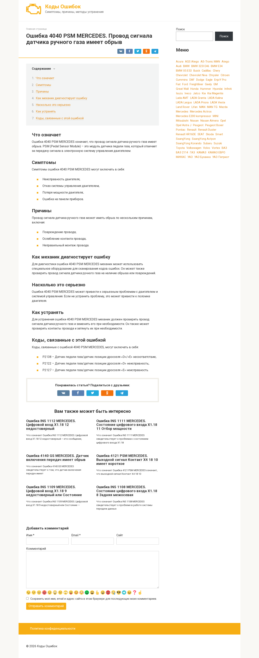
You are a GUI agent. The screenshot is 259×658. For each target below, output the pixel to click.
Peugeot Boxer (214, 125)
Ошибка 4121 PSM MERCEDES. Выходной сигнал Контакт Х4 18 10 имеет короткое (127, 459)
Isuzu (179, 93)
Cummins (182, 79)
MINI (215, 116)
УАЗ (190, 157)
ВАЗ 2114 (182, 152)
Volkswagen (193, 148)
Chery (216, 70)
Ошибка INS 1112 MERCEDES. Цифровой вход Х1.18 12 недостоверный (51, 425)
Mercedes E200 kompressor (193, 116)
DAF (192, 79)
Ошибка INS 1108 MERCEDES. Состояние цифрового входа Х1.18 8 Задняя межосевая (126, 491)
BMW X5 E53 (184, 70)
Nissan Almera (209, 120)
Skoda (210, 134)
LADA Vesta (217, 102)
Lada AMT (182, 98)
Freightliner (196, 84)
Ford (185, 84)
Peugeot (198, 125)
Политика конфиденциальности (52, 628)
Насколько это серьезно (53, 105)
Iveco (187, 93)
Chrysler (214, 75)
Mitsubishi (182, 120)
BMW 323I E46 (200, 66)
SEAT (201, 134)
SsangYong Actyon (204, 138)
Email (76, 535)
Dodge (200, 79)
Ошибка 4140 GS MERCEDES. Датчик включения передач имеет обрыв (57, 457)
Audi (178, 66)
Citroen (225, 75)
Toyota (180, 148)
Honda (194, 89)
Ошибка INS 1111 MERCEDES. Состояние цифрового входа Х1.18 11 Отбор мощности (126, 425)
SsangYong (183, 138)
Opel (223, 120)
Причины (42, 91)
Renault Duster (207, 129)
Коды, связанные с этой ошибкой (60, 118)
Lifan (195, 107)
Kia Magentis (215, 93)
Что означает (45, 78)
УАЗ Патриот (220, 157)
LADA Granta (198, 98)
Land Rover (183, 107)
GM (215, 84)
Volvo (206, 148)
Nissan (194, 120)
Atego (225, 61)
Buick (196, 70)
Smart (219, 134)
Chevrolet (182, 75)
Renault (191, 129)
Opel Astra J (183, 125)
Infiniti (228, 89)
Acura (179, 61)
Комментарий (36, 548)
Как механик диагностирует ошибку (61, 98)
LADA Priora (201, 102)
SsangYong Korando (189, 143)
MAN (202, 107)
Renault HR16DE (186, 134)
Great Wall (182, 89)
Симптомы (43, 85)
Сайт (119, 535)
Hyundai (218, 89)
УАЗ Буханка (202, 157)
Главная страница (36, 28)
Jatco (196, 93)
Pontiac (180, 129)
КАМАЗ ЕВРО (216, 152)
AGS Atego (192, 61)
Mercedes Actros (201, 111)
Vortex (216, 148)
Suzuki (218, 143)
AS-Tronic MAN (210, 61)
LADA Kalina (215, 98)
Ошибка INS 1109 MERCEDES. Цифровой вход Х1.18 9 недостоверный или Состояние (54, 491)
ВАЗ (224, 148)
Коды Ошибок (63, 6)
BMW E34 (217, 66)
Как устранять (46, 111)
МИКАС (181, 157)
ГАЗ (192, 152)
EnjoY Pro (220, 79)
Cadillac (206, 70)
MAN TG (212, 107)
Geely (208, 84)
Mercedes (182, 111)
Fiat (178, 84)
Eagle (209, 79)
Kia (204, 93)
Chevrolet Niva (198, 75)
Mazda (223, 107)
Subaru (207, 143)
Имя (30, 535)
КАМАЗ (201, 152)
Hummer (205, 89)
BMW (186, 66)
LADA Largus (184, 102)
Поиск (180, 29)
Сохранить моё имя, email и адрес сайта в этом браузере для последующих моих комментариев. (93, 598)
